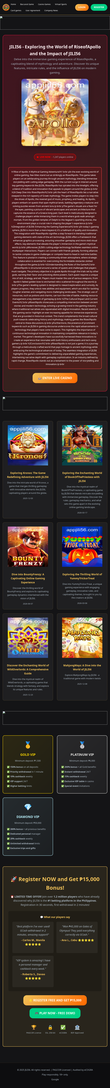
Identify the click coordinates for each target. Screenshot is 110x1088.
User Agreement (33, 10)
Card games (16, 10)
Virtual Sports (61, 4)
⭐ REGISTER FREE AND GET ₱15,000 (55, 1000)
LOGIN (81, 7)
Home (13, 4)
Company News (51, 10)
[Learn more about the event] (55, 23)
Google (55, 1079)
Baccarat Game (27, 4)
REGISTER (99, 7)
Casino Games (44, 4)
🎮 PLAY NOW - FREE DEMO (55, 1013)
